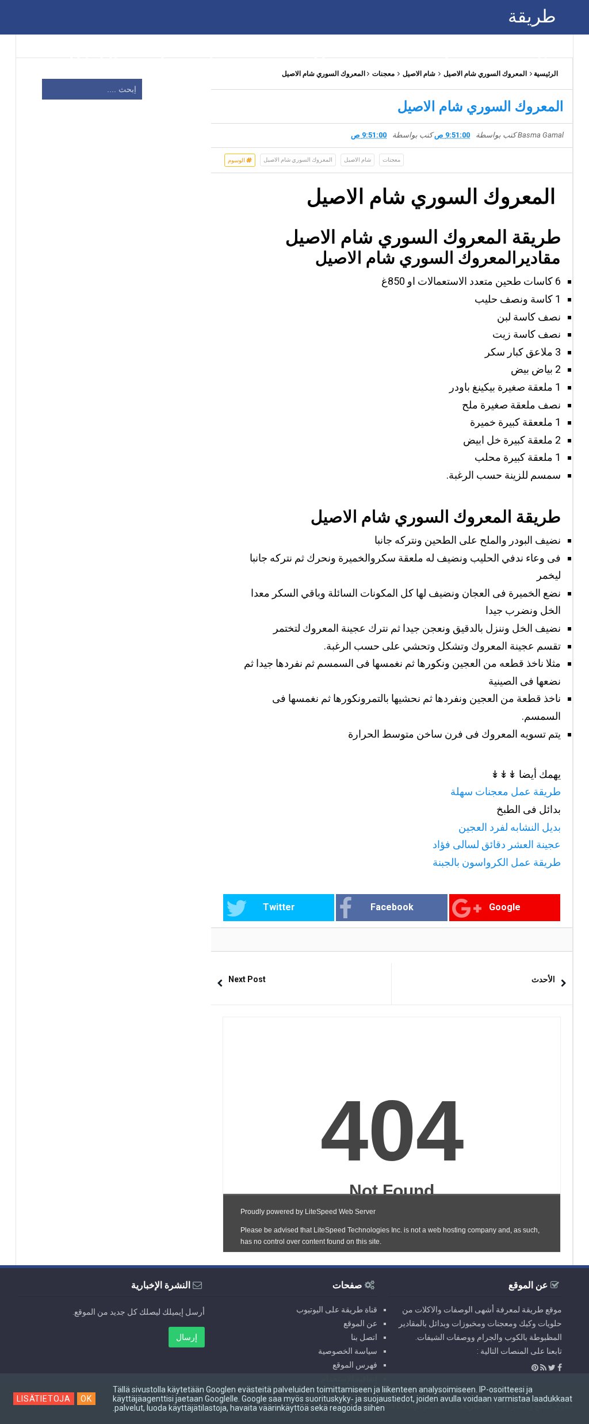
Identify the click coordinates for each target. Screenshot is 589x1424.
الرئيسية (546, 74)
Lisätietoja (44, 1398)
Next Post (247, 979)
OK (86, 1398)
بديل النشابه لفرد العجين (509, 827)
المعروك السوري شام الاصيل (485, 74)
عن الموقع (360, 1323)
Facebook (392, 907)
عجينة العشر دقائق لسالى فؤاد (495, 844)
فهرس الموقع (354, 1364)
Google (505, 907)
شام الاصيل (419, 74)
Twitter (279, 907)
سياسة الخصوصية (347, 1351)
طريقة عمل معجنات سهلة (505, 791)
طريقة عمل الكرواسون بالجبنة (497, 862)
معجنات (383, 74)
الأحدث (543, 979)
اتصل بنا (364, 1337)
